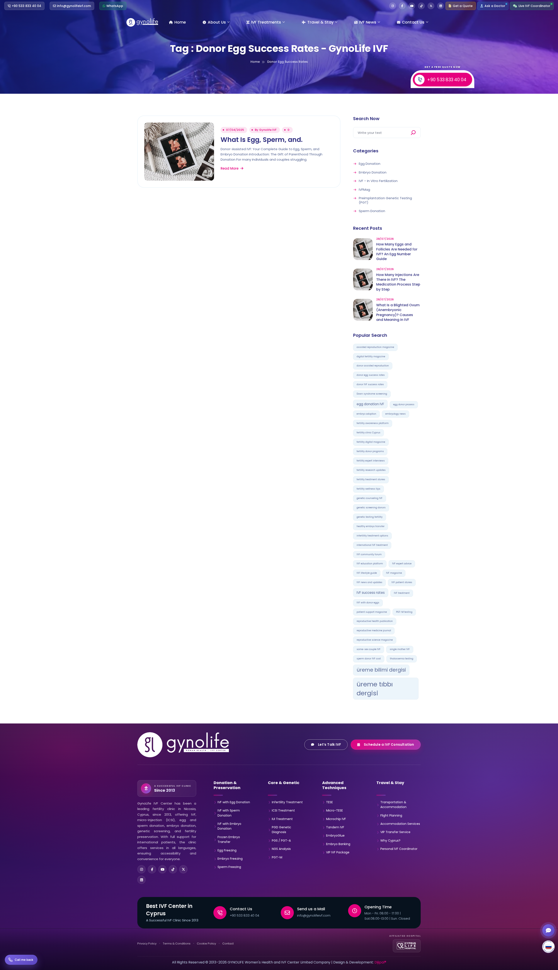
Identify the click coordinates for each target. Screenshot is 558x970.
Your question (250, 495)
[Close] (316, 423)
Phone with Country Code (258, 475)
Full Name (247, 456)
